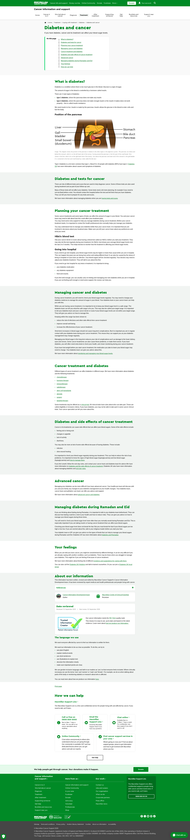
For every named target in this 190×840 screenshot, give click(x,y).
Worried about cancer (60, 15)
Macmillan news (101, 804)
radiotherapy (61, 387)
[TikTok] (154, 816)
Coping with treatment (69, 22)
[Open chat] (179, 835)
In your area (69, 791)
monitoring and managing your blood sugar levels (95, 353)
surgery (59, 397)
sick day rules (81, 468)
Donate (99, 3)
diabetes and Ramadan (110, 535)
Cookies (88, 824)
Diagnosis (73, 15)
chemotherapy (62, 377)
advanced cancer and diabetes (88, 494)
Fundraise (107, 3)
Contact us (100, 785)
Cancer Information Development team (76, 595)
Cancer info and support (59, 3)
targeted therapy (62, 400)
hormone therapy (63, 380)
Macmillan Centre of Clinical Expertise (115, 595)
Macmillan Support (66, 702)
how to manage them (77, 460)
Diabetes (82, 22)
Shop (67, 810)
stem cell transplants (64, 390)
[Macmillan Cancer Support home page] (45, 23)
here (97, 679)
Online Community (88, 3)
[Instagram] (151, 816)
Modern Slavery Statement (75, 824)
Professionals (70, 807)
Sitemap (36, 824)
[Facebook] (142, 816)
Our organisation (102, 791)
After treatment (95, 15)
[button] (153, 3)
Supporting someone (109, 15)
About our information (99, 824)
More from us (71, 779)
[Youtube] (148, 816)
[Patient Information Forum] (68, 817)
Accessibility (112, 824)
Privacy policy (60, 824)
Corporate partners (103, 797)
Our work (100, 779)
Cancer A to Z (46, 15)
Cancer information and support (76, 785)
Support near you (149, 15)
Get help (121, 15)
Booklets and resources (133, 15)
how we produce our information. (117, 623)
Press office (100, 801)
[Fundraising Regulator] (55, 817)
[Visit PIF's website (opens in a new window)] (70, 631)
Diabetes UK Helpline (77, 564)
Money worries (74, 3)
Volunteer (68, 804)
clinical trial (85, 404)
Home (37, 15)
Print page (58, 686)
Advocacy (69, 801)
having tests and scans (110, 198)
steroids (59, 394)
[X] (145, 816)
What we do (100, 794)
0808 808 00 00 (141, 796)
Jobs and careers (102, 788)
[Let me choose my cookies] (3, 836)
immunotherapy (62, 384)
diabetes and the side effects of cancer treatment (86, 466)
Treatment (84, 15)
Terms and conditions (48, 824)
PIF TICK (112, 618)
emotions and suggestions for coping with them (110, 561)
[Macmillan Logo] (41, 3)
